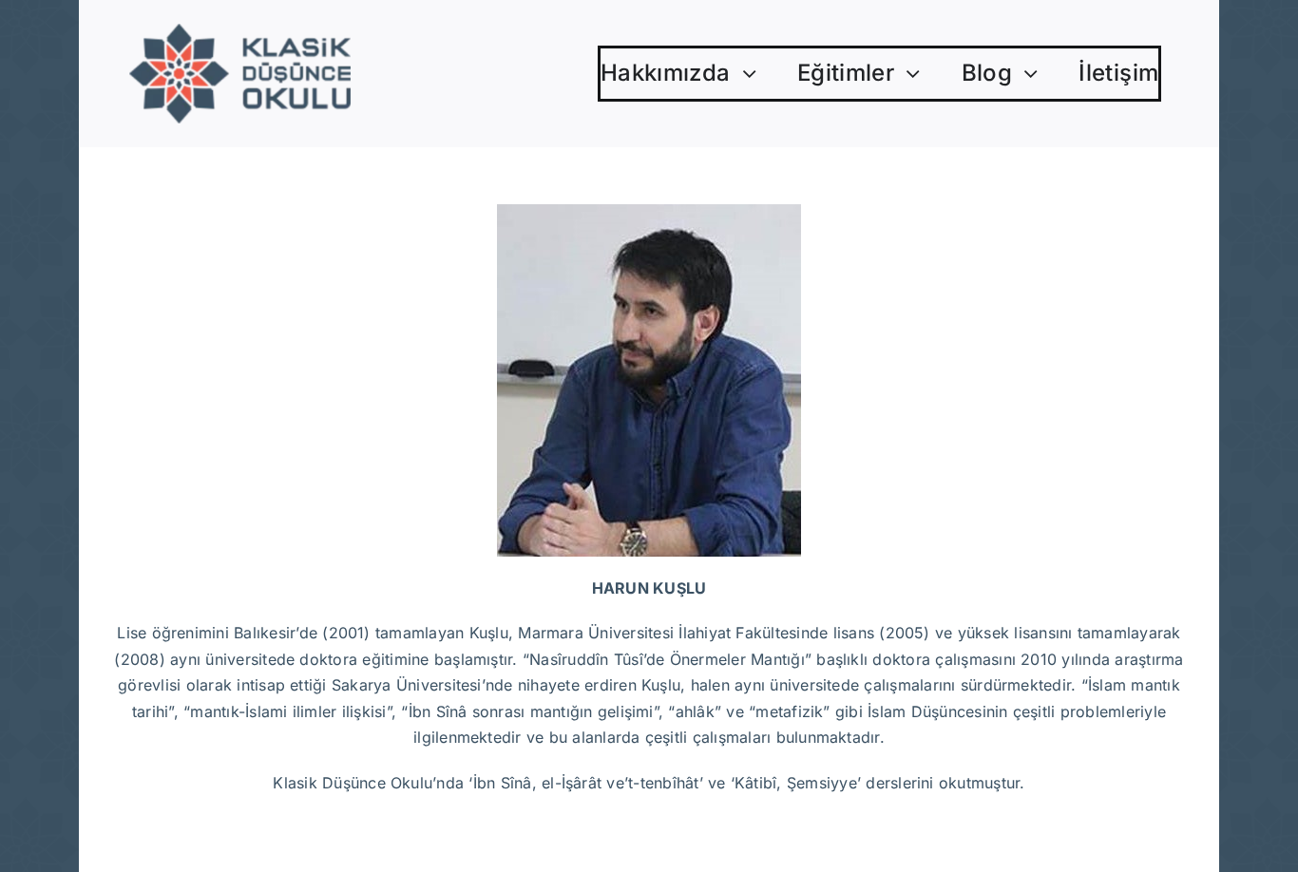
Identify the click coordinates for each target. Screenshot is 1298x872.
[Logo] (240, 31)
